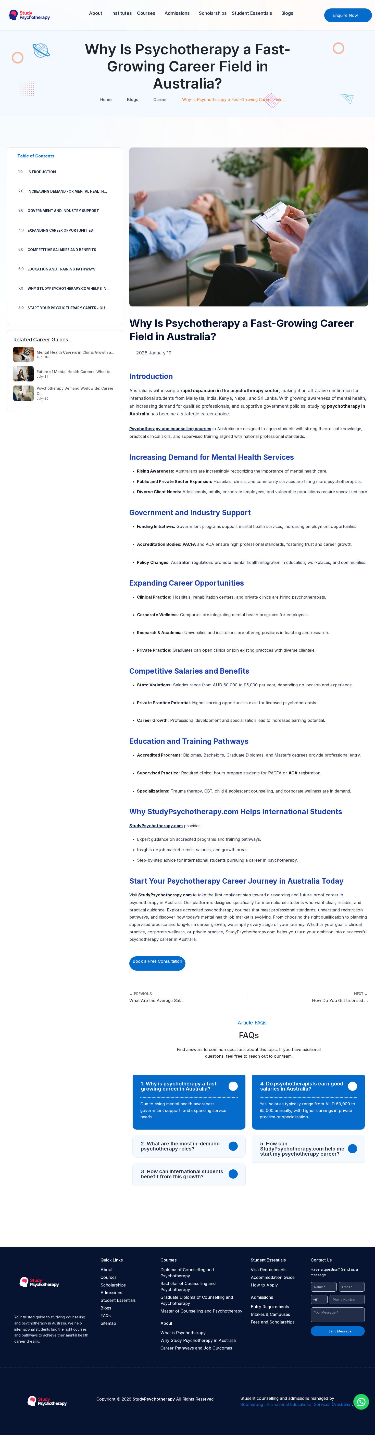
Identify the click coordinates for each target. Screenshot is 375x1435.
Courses (146, 13)
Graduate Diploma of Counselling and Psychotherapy (196, 1300)
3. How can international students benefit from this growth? (182, 1174)
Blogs (287, 13)
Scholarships (213, 13)
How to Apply (264, 1285)
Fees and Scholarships (273, 1322)
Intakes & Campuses (270, 1314)
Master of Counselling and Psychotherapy (201, 1311)
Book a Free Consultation (157, 961)
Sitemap (108, 1323)
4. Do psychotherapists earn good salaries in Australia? (301, 1086)
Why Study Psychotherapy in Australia (198, 1340)
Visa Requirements (268, 1269)
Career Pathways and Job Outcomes (196, 1348)
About (95, 13)
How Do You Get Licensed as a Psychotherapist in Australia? (340, 997)
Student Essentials (252, 13)
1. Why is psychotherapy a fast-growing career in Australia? (180, 1086)
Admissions (177, 13)
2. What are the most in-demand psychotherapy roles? (180, 1146)
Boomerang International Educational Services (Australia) (296, 1404)
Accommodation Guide (273, 1277)
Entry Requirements (270, 1306)
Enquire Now (345, 15)
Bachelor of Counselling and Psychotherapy (188, 1286)
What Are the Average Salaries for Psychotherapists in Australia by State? (157, 997)
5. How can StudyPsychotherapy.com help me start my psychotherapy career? (302, 1149)
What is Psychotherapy (183, 1332)
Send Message (340, 1331)
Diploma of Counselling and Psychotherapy (187, 1272)
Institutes (121, 13)
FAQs (106, 1315)
